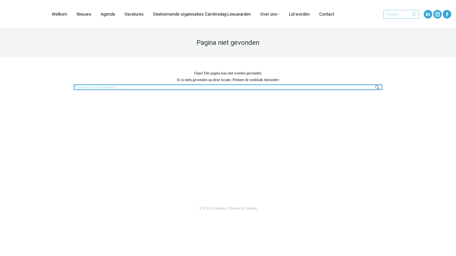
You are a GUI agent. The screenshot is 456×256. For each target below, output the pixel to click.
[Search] (414, 14)
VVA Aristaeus (214, 208)
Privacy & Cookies (242, 208)
